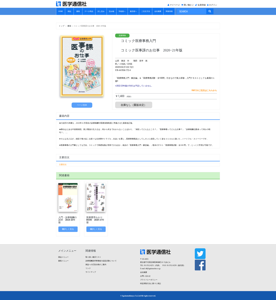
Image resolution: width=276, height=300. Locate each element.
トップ (61, 26)
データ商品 (89, 11)
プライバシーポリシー (148, 280)
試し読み (101, 11)
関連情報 (169, 11)
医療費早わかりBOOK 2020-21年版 (95, 220)
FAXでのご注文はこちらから (204, 90)
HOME (60, 11)
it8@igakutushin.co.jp (152, 269)
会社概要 (157, 11)
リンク (88, 268)
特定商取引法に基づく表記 (150, 283)
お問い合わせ (145, 276)
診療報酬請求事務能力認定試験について (101, 261)
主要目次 (63, 164)
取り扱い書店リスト (93, 257)
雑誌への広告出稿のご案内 (96, 265)
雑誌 (69, 11)
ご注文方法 (145, 11)
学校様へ (122, 11)
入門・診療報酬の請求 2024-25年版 (67, 220)
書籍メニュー (63, 261)
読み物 (111, 11)
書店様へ (133, 11)
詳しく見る (69, 229)
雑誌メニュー (63, 257)
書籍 (78, 11)
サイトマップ (91, 272)
